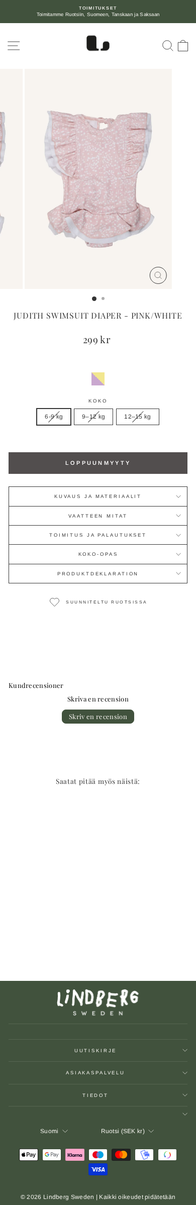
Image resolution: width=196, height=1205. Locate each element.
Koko (97, 401)
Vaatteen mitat (97, 516)
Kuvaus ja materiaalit (98, 496)
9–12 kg (93, 416)
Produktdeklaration (98, 573)
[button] (98, 378)
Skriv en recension (98, 716)
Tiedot (95, 1095)
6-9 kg (54, 416)
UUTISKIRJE (95, 1050)
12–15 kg (137, 416)
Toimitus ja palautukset (98, 535)
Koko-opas (98, 554)
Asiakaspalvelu (95, 1072)
